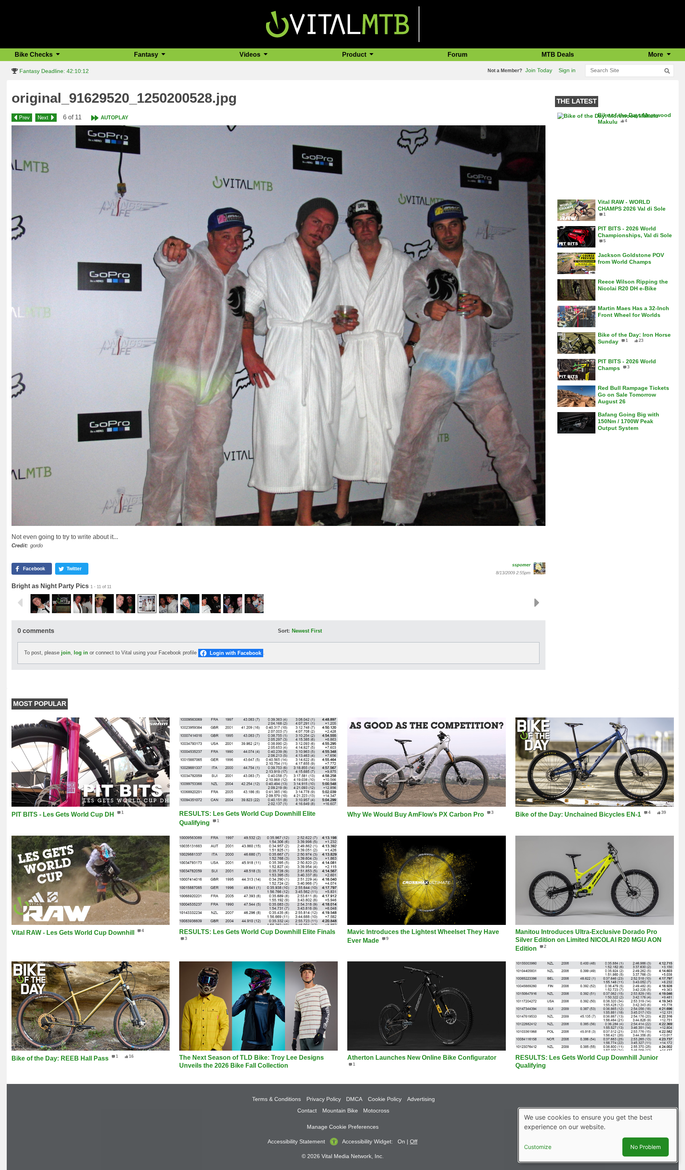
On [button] (401, 1141)
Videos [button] (250, 54)
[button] (278, 325)
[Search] (667, 71)
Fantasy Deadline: (53, 71)
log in (81, 653)
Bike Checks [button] (34, 54)
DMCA (354, 1099)
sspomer (521, 564)
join (66, 653)
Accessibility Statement (296, 1141)
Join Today (538, 70)
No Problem (645, 1146)
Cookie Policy (385, 1099)
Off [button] (413, 1141)
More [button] (656, 54)
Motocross (376, 1110)
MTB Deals (557, 54)
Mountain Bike (340, 1110)
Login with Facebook (235, 653)
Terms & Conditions (276, 1099)
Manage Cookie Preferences (343, 1127)
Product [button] (355, 54)
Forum (457, 54)
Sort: (284, 631)
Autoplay (114, 118)
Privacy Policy (323, 1099)
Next (43, 118)
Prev (24, 118)
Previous (19, 603)
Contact (307, 1110)
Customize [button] (537, 1146)
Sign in (567, 70)
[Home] (337, 23)
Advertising (421, 1099)
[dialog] (598, 1135)
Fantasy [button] (147, 54)
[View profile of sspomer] (539, 568)
